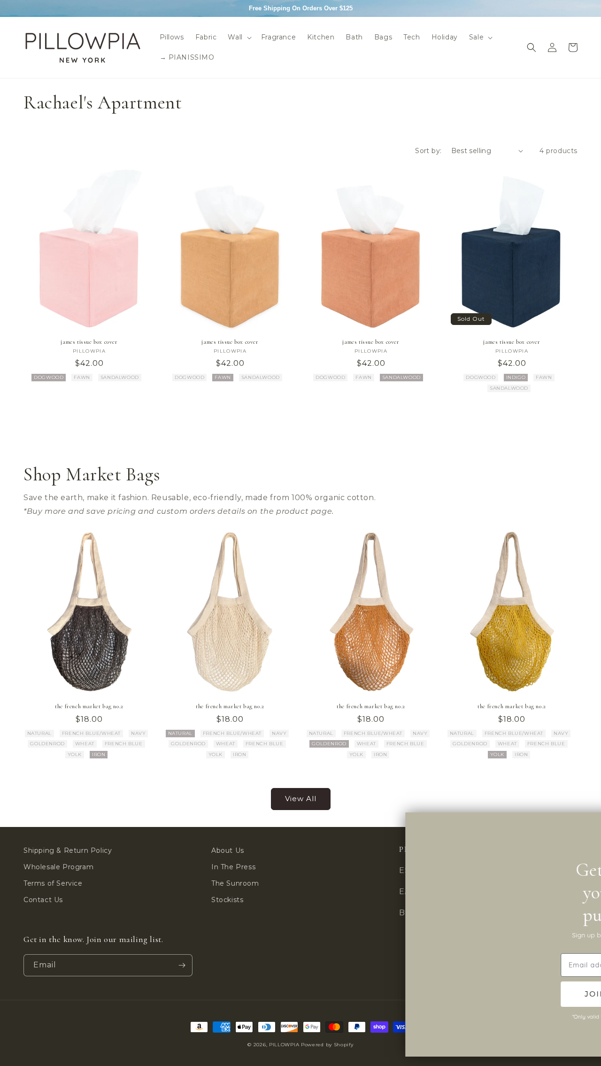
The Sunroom (235, 883)
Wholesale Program (58, 867)
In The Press (233, 867)
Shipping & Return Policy (67, 850)
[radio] (48, 377)
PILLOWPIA (284, 1045)
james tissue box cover (89, 342)
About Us (227, 850)
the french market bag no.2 (89, 706)
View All (300, 798)
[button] (238, 37)
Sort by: (428, 151)
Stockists (227, 900)
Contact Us (43, 900)
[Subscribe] (181, 965)
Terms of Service (53, 883)
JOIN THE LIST (521, 993)
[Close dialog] (576, 827)
